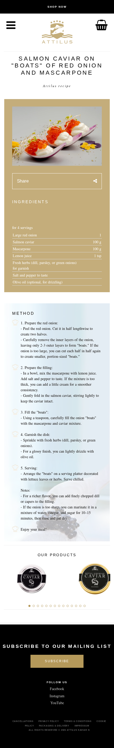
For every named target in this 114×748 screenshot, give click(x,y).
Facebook (57, 688)
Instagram (57, 695)
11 (72, 606)
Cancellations (22, 721)
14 (85, 606)
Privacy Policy (48, 721)
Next (104, 577)
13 (80, 606)
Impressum (81, 725)
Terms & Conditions (77, 721)
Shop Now (57, 6)
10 (68, 606)
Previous (10, 577)
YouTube (57, 702)
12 (76, 606)
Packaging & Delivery (54, 725)
